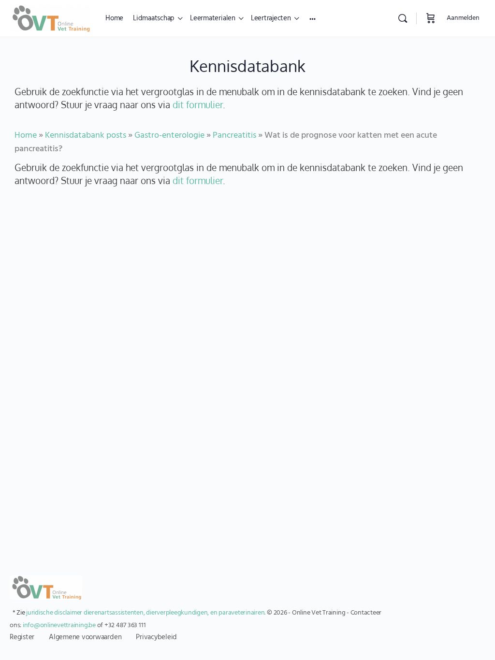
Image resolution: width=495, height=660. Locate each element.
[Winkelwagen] (430, 18)
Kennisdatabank (247, 66)
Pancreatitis (234, 136)
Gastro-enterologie (169, 136)
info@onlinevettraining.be (59, 625)
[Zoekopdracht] (402, 18)
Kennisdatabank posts (85, 136)
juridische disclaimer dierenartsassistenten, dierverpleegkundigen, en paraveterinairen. (145, 612)
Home (26, 136)
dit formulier (198, 104)
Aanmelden (463, 18)
